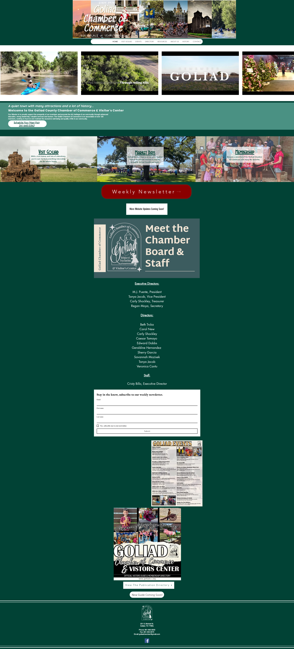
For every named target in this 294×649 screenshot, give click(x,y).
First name (100, 408)
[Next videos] (291, 72)
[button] (126, 41)
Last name (100, 417)
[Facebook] (147, 640)
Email (99, 399)
